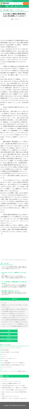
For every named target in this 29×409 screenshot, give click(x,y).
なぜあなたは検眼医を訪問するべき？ (11, 383)
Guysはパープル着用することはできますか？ (13, 313)
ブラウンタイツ (6, 307)
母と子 (17, 6)
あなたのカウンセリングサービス (10, 396)
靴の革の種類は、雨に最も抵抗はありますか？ (14, 364)
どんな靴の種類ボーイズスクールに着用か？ (13, 362)
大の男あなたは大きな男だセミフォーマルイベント (15, 317)
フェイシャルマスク (7, 367)
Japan (11, 10)
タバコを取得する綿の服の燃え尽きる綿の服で (14, 319)
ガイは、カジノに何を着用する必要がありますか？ (15, 326)
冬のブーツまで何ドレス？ (8, 358)
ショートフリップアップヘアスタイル (10, 259)
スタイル (22, 7)
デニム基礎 (5, 360)
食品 (12, 6)
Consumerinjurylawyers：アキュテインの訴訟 (13, 385)
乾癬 (3, 394)
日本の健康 (6, 10)
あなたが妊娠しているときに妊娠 (10, 352)
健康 (7, 6)
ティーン (4, 356)
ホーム (2, 6)
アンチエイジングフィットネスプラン (11, 381)
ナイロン (4, 302)
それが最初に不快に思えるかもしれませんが (13, 311)
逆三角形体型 (5, 350)
